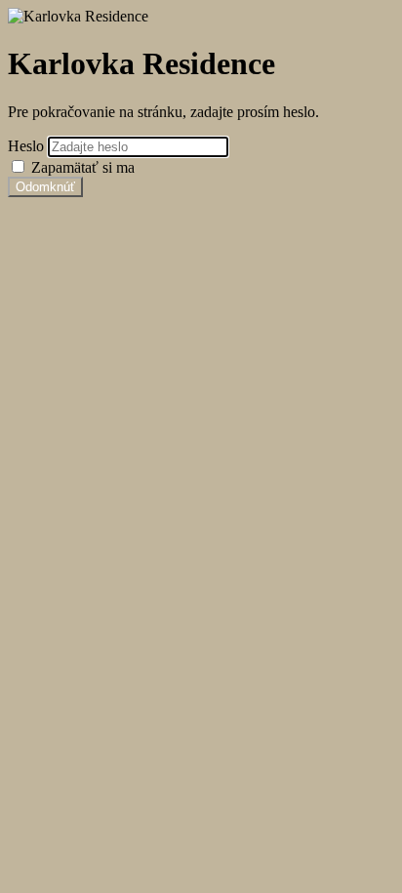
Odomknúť (45, 187)
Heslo (28, 146)
